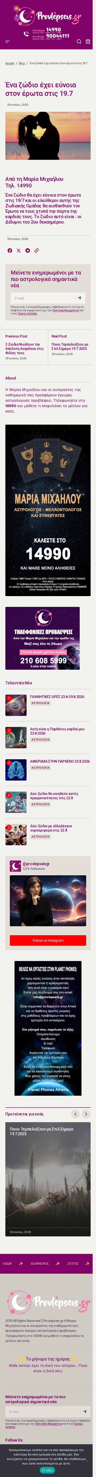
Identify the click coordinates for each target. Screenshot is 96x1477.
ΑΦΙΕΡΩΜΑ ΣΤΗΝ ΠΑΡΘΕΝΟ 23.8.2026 (60, 761)
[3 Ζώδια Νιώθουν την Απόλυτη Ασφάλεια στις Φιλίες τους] (26, 347)
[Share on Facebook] (9, 250)
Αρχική (9, 63)
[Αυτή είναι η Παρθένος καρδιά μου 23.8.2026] (16, 737)
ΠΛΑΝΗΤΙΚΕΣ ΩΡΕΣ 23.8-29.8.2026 (57, 697)
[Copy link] (36, 250)
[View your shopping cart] (87, 41)
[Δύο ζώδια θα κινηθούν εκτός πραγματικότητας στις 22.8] (16, 802)
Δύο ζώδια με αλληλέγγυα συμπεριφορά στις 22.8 (51, 828)
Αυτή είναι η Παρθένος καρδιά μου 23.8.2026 (57, 731)
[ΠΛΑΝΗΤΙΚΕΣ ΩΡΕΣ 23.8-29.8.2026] (16, 705)
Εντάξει (47, 1470)
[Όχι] (87, 1460)
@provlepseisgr (36, 863)
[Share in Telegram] (27, 250)
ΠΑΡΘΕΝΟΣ (19, 1263)
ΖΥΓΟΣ (52, 1263)
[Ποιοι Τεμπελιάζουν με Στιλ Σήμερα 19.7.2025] (69, 347)
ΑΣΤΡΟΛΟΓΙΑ (40, 703)
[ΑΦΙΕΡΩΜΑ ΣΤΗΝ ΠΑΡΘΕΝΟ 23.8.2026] (16, 770)
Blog (22, 63)
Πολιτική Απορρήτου (65, 310)
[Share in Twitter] (18, 250)
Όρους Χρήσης (27, 313)
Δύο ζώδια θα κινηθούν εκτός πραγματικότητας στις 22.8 (54, 796)
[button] (7, 15)
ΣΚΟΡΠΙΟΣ (84, 1263)
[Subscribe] (80, 298)
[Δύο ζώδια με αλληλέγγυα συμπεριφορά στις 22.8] (16, 834)
